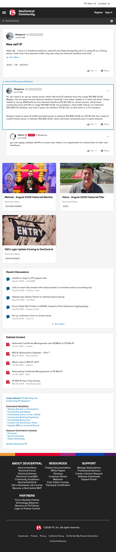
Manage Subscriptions (89, 467)
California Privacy (56, 536)
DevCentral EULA (27, 482)
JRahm (21, 135)
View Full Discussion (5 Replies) (19, 81)
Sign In (108, 12)
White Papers (58, 470)
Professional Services (89, 470)
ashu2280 (30, 281)
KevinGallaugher (33, 384)
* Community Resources (18, 420)
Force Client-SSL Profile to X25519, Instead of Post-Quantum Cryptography (50, 306)
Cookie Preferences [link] (58, 541)
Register (98, 12)
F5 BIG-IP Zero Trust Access (26, 381)
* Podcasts (11, 433)
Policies (34, 536)
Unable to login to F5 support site (29, 278)
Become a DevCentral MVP (27, 488)
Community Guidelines (27, 479)
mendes (29, 346)
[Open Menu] (112, 21)
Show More (14, 57)
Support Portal (89, 479)
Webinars (58, 479)
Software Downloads (89, 476)
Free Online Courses (58, 482)
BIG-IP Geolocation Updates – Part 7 (31, 352)
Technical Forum (12, 21)
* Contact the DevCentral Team (21, 422)
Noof (28, 374)
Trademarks (23, 536)
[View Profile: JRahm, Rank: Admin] (13, 137)
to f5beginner (41, 135)
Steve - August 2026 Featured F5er (83, 197)
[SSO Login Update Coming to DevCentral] (29, 230)
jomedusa (31, 300)
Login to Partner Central (27, 508)
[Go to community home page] (22, 12)
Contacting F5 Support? (18, 401)
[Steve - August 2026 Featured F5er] (87, 178)
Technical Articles (27, 473)
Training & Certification (58, 485)
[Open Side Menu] (4, 12)
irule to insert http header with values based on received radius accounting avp (52, 287)
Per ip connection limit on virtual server (31, 315)
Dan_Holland (32, 356)
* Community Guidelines (18, 411)
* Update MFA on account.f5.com (22, 425)
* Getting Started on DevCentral (22, 409)
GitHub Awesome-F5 (16, 443)
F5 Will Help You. (22, 398)
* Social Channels (15, 436)
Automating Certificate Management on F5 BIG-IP (37, 371)
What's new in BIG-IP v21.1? (25, 362)
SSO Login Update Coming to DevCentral (29, 249)
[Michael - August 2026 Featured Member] (29, 178)
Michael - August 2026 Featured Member (29, 197)
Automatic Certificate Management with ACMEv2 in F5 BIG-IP (43, 343)
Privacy (43, 536)
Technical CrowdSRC (27, 476)
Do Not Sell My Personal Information (82, 536)
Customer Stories (58, 476)
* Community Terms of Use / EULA (23, 414)
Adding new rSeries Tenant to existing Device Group (38, 297)
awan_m (30, 319)
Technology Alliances (27, 502)
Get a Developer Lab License (27, 485)
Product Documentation (58, 467)
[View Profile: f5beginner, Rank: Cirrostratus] (10, 36)
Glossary (58, 473)
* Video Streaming (15, 438)
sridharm (29, 365)
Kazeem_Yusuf (33, 290)
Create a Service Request (88, 473)
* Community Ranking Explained (22, 417)
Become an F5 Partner (27, 505)
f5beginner (20, 34)
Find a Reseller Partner (27, 500)
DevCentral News (12, 202)
